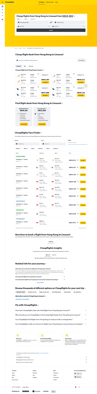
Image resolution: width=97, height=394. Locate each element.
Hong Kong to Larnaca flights (22, 299)
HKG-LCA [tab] (51, 241)
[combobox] (19, 19)
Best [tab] (25, 66)
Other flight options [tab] (56, 292)
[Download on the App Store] (78, 377)
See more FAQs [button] (40, 282)
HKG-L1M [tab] (48, 255)
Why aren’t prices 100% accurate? (24, 362)
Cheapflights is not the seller (23, 357)
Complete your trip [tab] (32, 292)
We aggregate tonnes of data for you (25, 359)
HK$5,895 (67, 16)
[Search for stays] (2, 9)
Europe (20, 48)
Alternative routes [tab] (21, 292)
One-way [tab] (31, 66)
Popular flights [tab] (67, 292)
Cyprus (24, 48)
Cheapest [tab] (19, 66)
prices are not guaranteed (43, 353)
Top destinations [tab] (77, 292)
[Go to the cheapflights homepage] (10, 2)
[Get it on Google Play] (78, 373)
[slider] (87, 144)
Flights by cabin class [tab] (44, 292)
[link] (24, 124)
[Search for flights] (2, 6)
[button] (2, 2)
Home (16, 48)
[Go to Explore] (2, 15)
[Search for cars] (2, 12)
